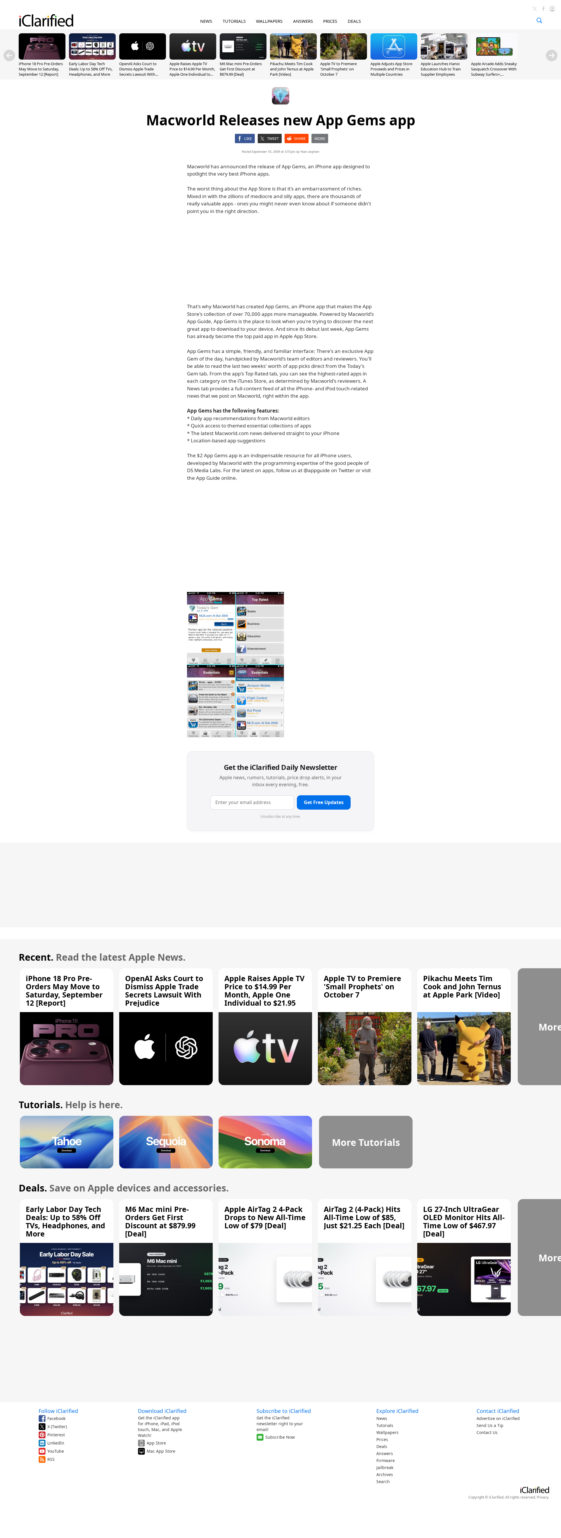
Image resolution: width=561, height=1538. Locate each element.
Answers (384, 1453)
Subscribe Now (280, 1437)
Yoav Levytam (309, 151)
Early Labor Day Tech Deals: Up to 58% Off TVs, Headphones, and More (90, 69)
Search (383, 1481)
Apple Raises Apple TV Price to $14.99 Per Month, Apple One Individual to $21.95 (192, 71)
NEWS (206, 21)
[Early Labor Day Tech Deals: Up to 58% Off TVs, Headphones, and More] (92, 58)
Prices (382, 1439)
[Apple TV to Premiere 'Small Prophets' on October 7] (343, 58)
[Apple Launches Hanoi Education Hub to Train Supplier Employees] (444, 58)
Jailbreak (384, 1467)
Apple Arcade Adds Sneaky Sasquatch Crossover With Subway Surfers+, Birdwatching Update (494, 71)
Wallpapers (387, 1432)
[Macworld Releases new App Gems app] (235, 665)
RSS (51, 1459)
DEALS (354, 21)
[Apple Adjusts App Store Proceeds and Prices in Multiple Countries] (393, 58)
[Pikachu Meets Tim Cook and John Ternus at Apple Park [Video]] (293, 58)
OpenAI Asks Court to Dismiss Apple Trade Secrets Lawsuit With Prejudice (138, 71)
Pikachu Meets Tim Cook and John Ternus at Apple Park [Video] (292, 69)
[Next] (551, 55)
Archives (384, 1474)
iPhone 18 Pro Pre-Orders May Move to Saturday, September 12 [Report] (41, 69)
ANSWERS (303, 21)
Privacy (542, 1497)
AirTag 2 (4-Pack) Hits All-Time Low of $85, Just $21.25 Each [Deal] (364, 1217)
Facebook (56, 1418)
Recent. (36, 957)
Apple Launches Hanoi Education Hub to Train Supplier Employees (441, 69)
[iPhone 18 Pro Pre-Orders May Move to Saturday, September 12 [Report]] (42, 58)
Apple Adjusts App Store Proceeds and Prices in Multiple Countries (391, 69)
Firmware (385, 1460)
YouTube (55, 1451)
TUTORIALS (234, 21)
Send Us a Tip (490, 1425)
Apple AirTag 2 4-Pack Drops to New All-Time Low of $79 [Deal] (265, 1217)
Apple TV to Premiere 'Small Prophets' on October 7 (338, 69)
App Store (156, 1443)
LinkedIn (55, 1443)
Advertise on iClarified (498, 1418)
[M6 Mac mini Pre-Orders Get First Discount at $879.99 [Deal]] (243, 58)
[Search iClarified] (539, 20)
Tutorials (384, 1425)
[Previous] (9, 55)
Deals (381, 1446)
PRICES (330, 21)
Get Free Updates (324, 802)
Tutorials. (41, 1104)
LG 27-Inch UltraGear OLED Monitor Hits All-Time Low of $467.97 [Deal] (464, 1221)
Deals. (33, 1188)
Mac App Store (161, 1451)
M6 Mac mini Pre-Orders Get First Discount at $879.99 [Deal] (241, 69)
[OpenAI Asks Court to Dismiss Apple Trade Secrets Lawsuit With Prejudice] (142, 58)
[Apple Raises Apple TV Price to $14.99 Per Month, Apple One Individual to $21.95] (192, 58)
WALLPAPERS (269, 21)
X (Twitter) (57, 1426)
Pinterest (56, 1434)
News (381, 1418)
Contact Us (487, 1432)
